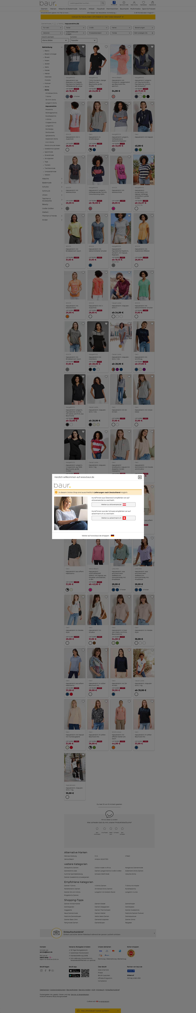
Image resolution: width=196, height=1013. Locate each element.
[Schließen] (139, 477)
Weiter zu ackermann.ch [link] (111, 518)
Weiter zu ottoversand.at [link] (111, 504)
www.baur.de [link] (96, 536)
